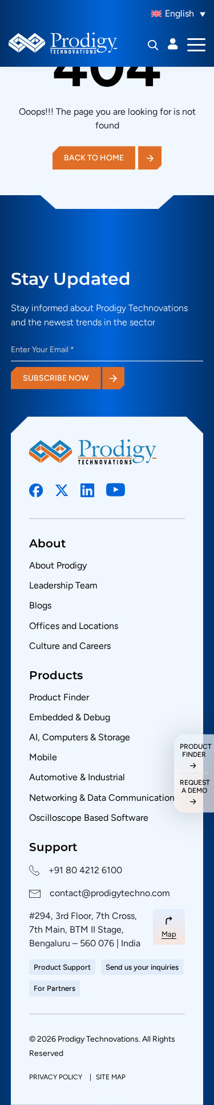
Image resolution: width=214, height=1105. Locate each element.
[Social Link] (36, 490)
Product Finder (59, 697)
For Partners (54, 988)
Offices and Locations (73, 625)
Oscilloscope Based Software (88, 817)
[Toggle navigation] (196, 44)
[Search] (153, 44)
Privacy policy (56, 1077)
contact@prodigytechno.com (110, 893)
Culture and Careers (70, 645)
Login (173, 44)
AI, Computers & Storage (79, 737)
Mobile (43, 757)
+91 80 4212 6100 (85, 870)
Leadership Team (63, 585)
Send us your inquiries (142, 967)
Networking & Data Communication (102, 797)
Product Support (62, 967)
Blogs (40, 605)
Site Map (111, 1077)
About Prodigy (58, 565)
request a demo (194, 787)
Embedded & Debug (69, 717)
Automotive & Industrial (77, 777)
